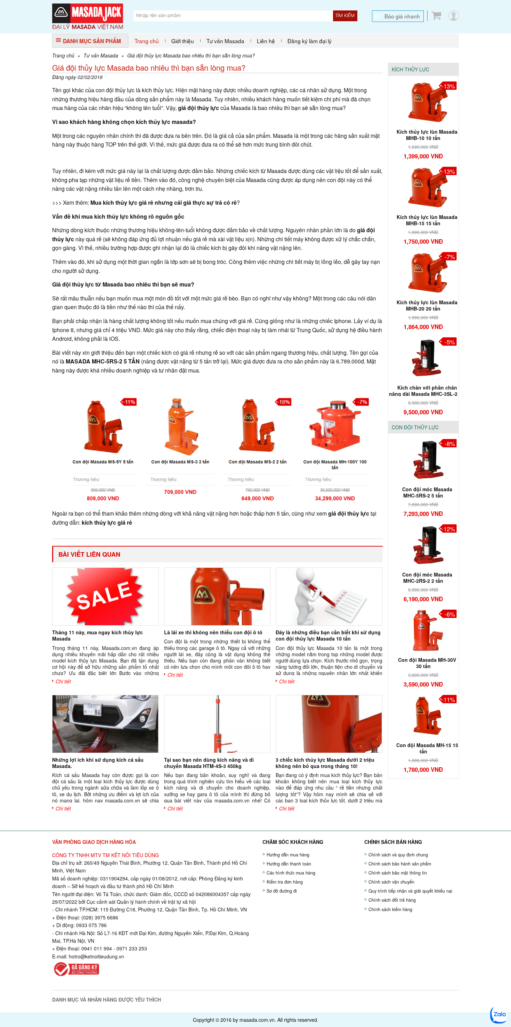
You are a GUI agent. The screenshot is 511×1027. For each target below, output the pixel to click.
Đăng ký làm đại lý (309, 41)
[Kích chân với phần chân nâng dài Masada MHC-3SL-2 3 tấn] (423, 357)
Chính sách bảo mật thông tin (397, 873)
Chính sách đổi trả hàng (392, 900)
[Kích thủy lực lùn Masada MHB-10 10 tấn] (423, 101)
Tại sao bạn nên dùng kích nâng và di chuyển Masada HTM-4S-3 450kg (209, 762)
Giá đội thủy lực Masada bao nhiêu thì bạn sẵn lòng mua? (191, 55)
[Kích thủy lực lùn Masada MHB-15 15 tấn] (423, 186)
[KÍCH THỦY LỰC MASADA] (87, 16)
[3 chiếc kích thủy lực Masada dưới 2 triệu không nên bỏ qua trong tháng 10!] (329, 724)
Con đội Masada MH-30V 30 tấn (427, 662)
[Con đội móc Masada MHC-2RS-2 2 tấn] (423, 544)
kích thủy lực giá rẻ (107, 522)
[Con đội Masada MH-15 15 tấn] (423, 715)
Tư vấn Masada (225, 41)
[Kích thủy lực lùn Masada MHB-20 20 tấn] (423, 271)
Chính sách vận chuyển (391, 882)
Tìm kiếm (345, 16)
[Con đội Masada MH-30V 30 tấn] (423, 629)
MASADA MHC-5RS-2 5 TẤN (103, 361)
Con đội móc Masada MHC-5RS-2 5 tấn (427, 492)
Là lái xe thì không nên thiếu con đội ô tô (213, 632)
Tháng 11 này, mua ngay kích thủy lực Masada (97, 635)
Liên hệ (266, 41)
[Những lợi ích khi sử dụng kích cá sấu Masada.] (105, 724)
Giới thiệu (182, 41)
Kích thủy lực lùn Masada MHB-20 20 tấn (427, 305)
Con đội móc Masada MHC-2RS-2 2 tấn (427, 577)
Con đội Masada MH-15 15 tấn (427, 748)
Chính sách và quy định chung (398, 855)
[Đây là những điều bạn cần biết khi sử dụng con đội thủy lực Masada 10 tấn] (329, 596)
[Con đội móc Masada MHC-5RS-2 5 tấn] (423, 459)
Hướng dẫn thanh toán (289, 864)
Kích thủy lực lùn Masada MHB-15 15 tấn (427, 220)
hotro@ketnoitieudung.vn (96, 956)
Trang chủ (147, 41)
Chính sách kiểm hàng (390, 909)
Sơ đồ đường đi (282, 891)
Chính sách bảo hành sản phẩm (399, 864)
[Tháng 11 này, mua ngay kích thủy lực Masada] (105, 596)
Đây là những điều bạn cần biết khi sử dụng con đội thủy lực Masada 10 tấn (328, 635)
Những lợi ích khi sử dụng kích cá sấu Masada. (98, 762)
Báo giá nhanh (402, 16)
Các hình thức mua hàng (291, 873)
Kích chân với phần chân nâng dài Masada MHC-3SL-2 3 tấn (423, 393)
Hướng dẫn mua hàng (288, 855)
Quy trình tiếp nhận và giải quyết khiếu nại (410, 891)
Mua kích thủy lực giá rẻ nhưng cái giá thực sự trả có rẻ (163, 202)
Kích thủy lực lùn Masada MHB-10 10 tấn (427, 134)
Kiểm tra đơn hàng (285, 882)
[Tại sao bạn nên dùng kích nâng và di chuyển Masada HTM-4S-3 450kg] (217, 724)
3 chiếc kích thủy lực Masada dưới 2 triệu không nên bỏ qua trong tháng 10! (325, 762)
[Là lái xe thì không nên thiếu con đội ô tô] (217, 596)
